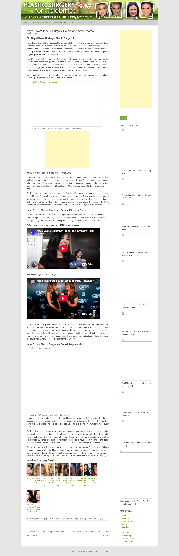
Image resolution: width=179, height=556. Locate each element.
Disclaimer (90, 22)
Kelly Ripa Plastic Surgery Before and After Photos (33, 480)
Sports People (127, 535)
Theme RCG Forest (101, 551)
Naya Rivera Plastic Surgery (93, 518)
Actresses (57, 518)
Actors (124, 515)
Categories (76, 22)
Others (124, 530)
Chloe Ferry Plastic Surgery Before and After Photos (62, 481)
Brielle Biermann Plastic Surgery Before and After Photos (47, 481)
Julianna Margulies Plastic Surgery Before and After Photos (33, 508)
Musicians (125, 527)
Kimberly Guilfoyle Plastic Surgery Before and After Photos (90, 481)
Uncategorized (127, 541)
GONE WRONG (60, 22)
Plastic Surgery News (43, 518)
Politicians (126, 532)
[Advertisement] (67, 149)
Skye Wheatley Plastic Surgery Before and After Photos (76, 481)
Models (124, 524)
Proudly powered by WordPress (82, 551)
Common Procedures (41, 22)
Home (25, 22)
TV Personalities (67, 518)
